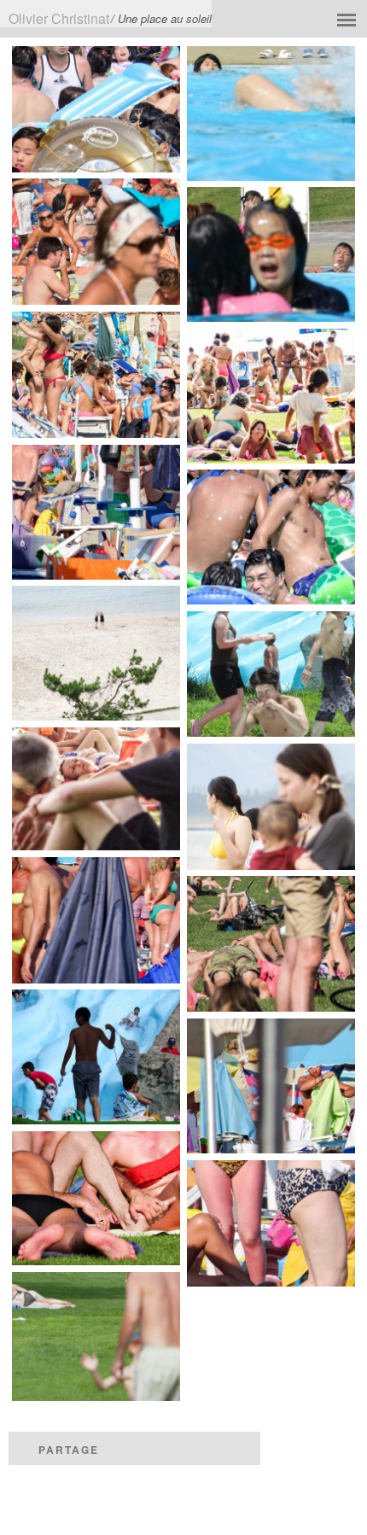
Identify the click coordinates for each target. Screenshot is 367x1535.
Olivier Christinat (59, 18)
